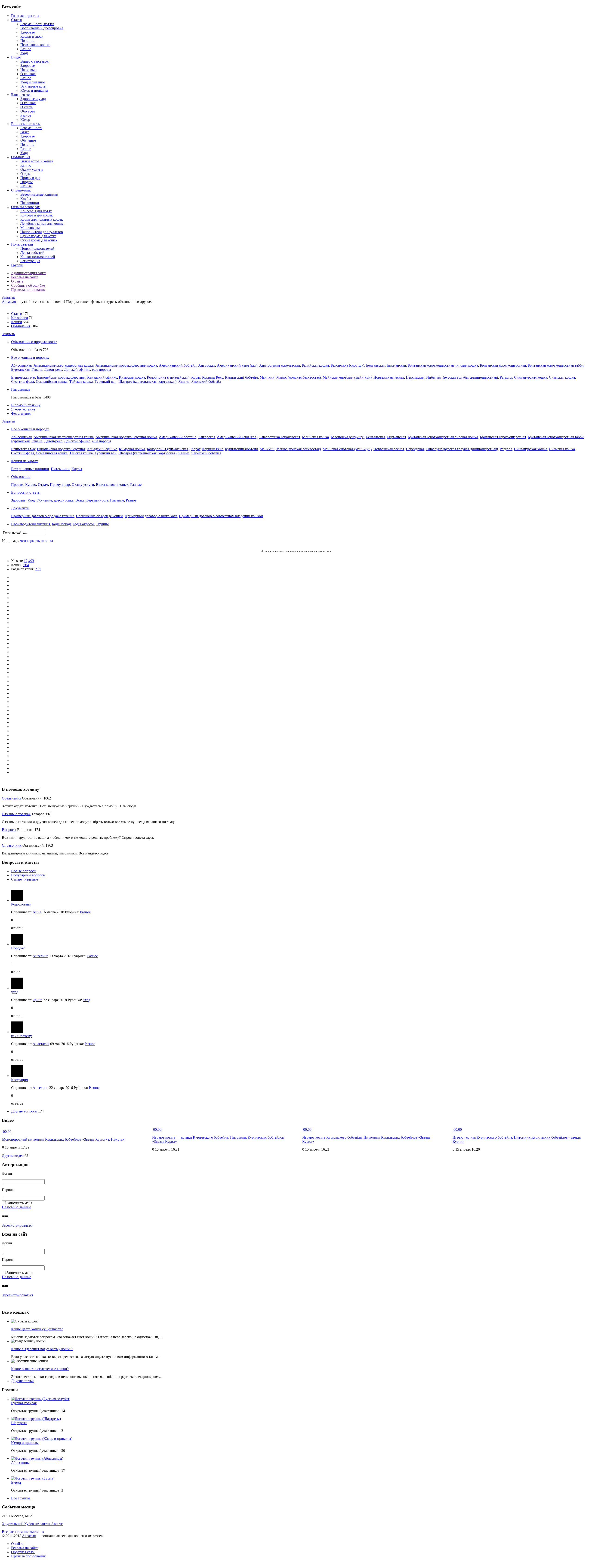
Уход (24, 53)
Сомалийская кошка (52, 381)
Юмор (25, 120)
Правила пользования (28, 290)
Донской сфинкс (77, 369)
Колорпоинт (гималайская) (168, 377)
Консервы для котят (36, 211)
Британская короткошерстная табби (556, 365)
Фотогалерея (21, 413)
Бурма (16, 1482)
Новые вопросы (23, 871)
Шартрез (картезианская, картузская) (147, 381)
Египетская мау (23, 377)
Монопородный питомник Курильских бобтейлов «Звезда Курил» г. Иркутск (63, 1139)
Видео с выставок (34, 61)
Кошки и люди (31, 36)
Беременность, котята (37, 24)
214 (38, 569)
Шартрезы (19, 1423)
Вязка (24, 132)
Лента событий (32, 253)
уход (14, 992)
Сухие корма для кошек (38, 240)
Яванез (183, 381)
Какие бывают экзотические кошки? (40, 1369)
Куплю (25, 165)
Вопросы (9, 830)
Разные (26, 186)
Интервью (28, 70)
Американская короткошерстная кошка (126, 365)
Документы (20, 508)
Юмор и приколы (34, 90)
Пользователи (22, 244)
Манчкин (267, 377)
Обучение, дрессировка (55, 500)
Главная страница (25, 16)
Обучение (28, 140)
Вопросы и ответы (25, 124)
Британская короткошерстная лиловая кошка (443, 365)
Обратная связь (23, 1552)
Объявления (20, 157)
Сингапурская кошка (530, 377)
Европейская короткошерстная (61, 377)
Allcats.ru (9, 302)
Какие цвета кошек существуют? (37, 1329)
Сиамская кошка (562, 377)
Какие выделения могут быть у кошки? (42, 1349)
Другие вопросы (24, 1111)
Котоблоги (19, 318)
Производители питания (30, 524)
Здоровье (27, 32)
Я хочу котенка (23, 409)
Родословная (21, 904)
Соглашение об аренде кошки (99, 516)
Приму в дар (30, 178)
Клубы (25, 199)
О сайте (26, 107)
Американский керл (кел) (237, 365)
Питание (27, 41)
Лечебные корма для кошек (41, 223)
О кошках (28, 74)
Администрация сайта (28, 273)
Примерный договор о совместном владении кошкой (221, 516)
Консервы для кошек (36, 215)
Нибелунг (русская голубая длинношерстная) (462, 377)
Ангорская (206, 365)
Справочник (21, 190)
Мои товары (30, 228)
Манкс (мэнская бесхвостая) (298, 377)
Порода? (18, 948)
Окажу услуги (31, 169)
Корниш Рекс (212, 377)
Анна (37, 912)
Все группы (20, 1498)
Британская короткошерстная (503, 365)
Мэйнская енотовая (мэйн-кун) (347, 377)
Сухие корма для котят (38, 236)
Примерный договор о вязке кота (151, 516)
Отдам (25, 174)
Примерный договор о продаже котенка (42, 516)
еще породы (101, 369)
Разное (25, 49)
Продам (26, 182)
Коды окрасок (84, 524)
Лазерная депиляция (272, 551)
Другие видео (13, 1156)
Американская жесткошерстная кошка (64, 365)
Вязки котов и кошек (36, 161)
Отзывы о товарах (25, 207)
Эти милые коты (33, 86)
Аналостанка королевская (279, 365)
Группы (17, 265)
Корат (195, 377)
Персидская (415, 377)
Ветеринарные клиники (39, 194)
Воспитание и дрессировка (41, 28)
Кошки (16, 322)
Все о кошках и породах (30, 357)
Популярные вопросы (28, 875)
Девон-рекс (53, 369)
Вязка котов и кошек (112, 484)
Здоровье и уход (33, 99)
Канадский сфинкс (102, 377)
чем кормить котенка (36, 541)
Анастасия (41, 1044)
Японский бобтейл (206, 381)
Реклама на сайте (24, 277)
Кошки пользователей (37, 257)
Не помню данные (16, 1207)
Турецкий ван (106, 381)
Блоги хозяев (21, 95)
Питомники (29, 203)
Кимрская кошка (132, 377)
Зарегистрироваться (17, 1225)
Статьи (16, 20)
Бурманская (20, 369)
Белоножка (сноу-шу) (347, 365)
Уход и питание (32, 82)
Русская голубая (24, 1403)
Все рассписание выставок (23, 1532)
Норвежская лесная (388, 377)
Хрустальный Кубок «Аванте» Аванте (32, 1524)
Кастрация (19, 1080)
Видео (16, 57)
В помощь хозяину (25, 405)
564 (26, 565)
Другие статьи (22, 1381)
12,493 (29, 561)
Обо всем (27, 111)
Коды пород (61, 524)
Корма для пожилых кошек (41, 219)
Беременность (31, 128)
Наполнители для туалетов (41, 232)
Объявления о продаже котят (34, 342)
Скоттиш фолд (22, 381)
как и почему (21, 1036)
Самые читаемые (24, 879)
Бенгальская (375, 365)
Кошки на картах (24, 461)
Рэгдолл (506, 377)
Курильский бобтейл (241, 377)
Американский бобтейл (177, 365)
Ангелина (40, 956)
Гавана (36, 369)
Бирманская (396, 365)
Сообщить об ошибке (28, 285)
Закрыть (8, 297)
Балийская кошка (315, 365)
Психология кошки (35, 45)
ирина (37, 1000)
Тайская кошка (81, 381)
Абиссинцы (20, 1463)
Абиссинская (21, 365)
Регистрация (30, 261)
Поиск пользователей (37, 248)
